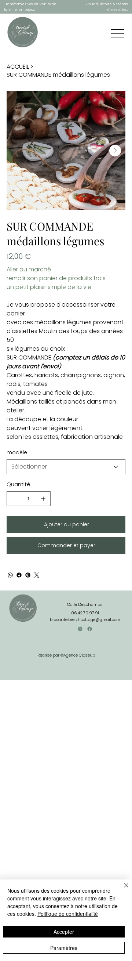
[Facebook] (19, 575)
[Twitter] (36, 575)
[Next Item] (115, 150)
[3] (80, 629)
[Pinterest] (28, 575)
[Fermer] (122, 890)
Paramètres (63, 947)
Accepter (64, 931)
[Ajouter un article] (43, 498)
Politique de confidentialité (67, 913)
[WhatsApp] (10, 575)
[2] (89, 629)
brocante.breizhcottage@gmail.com (85, 619)
